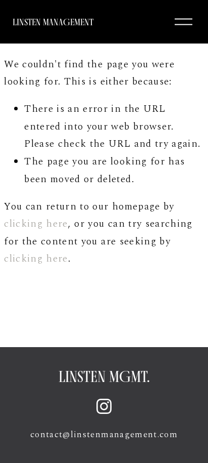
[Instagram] (104, 406)
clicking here (36, 224)
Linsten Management (53, 22)
